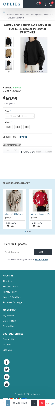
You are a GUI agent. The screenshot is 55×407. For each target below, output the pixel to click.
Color (7, 122)
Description (9, 137)
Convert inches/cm (12, 145)
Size (7, 111)
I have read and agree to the (27, 259)
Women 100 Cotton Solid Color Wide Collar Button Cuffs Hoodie (15, 214)
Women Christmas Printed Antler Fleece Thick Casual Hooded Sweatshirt (41, 214)
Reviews (23, 137)
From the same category (16, 183)
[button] (25, 71)
